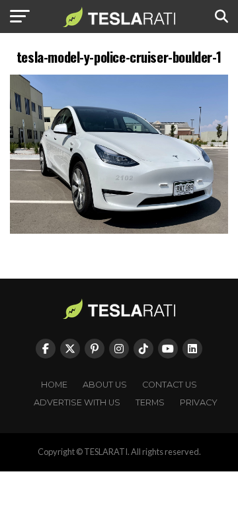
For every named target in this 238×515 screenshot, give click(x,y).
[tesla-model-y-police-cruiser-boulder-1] (119, 230)
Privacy (199, 402)
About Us (105, 385)
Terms (150, 402)
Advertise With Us (77, 402)
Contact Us (169, 385)
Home (54, 385)
